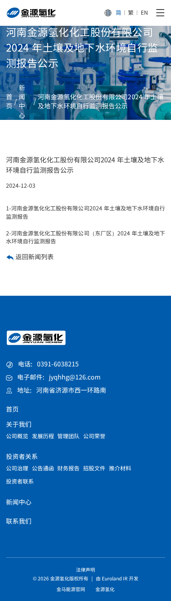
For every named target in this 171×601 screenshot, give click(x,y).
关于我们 (18, 424)
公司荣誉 (94, 436)
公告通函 (43, 468)
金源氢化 (105, 589)
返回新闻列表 (34, 256)
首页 (9, 101)
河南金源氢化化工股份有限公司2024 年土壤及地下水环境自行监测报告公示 (100, 101)
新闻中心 (22, 101)
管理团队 (68, 436)
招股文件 (94, 468)
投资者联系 (20, 481)
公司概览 (17, 436)
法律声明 (85, 569)
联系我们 (18, 521)
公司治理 (17, 468)
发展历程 (43, 436)
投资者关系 (22, 456)
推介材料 (120, 468)
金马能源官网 (70, 589)
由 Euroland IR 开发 (117, 578)
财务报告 (68, 468)
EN (144, 12)
